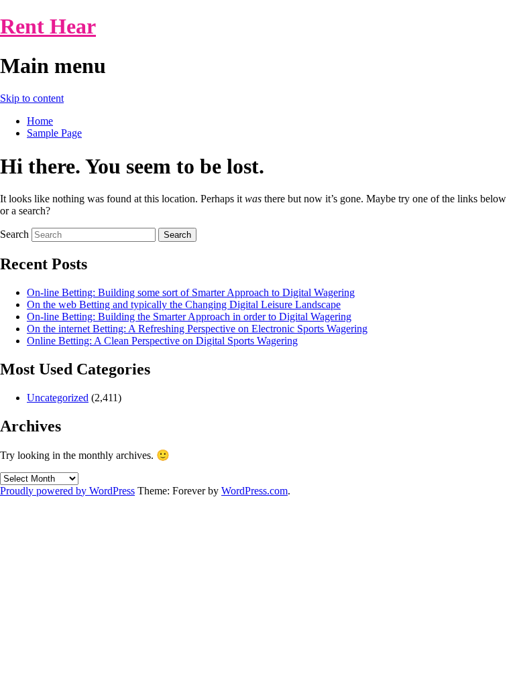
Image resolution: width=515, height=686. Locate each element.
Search (14, 234)
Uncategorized (58, 397)
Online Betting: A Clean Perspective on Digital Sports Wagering (162, 340)
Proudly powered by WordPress (67, 490)
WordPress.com (254, 490)
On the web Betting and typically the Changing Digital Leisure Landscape (184, 304)
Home (40, 121)
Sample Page (54, 133)
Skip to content (32, 98)
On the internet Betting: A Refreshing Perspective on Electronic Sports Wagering (197, 328)
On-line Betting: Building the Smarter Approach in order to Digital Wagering (189, 316)
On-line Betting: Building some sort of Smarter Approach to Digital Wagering (191, 292)
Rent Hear (48, 26)
